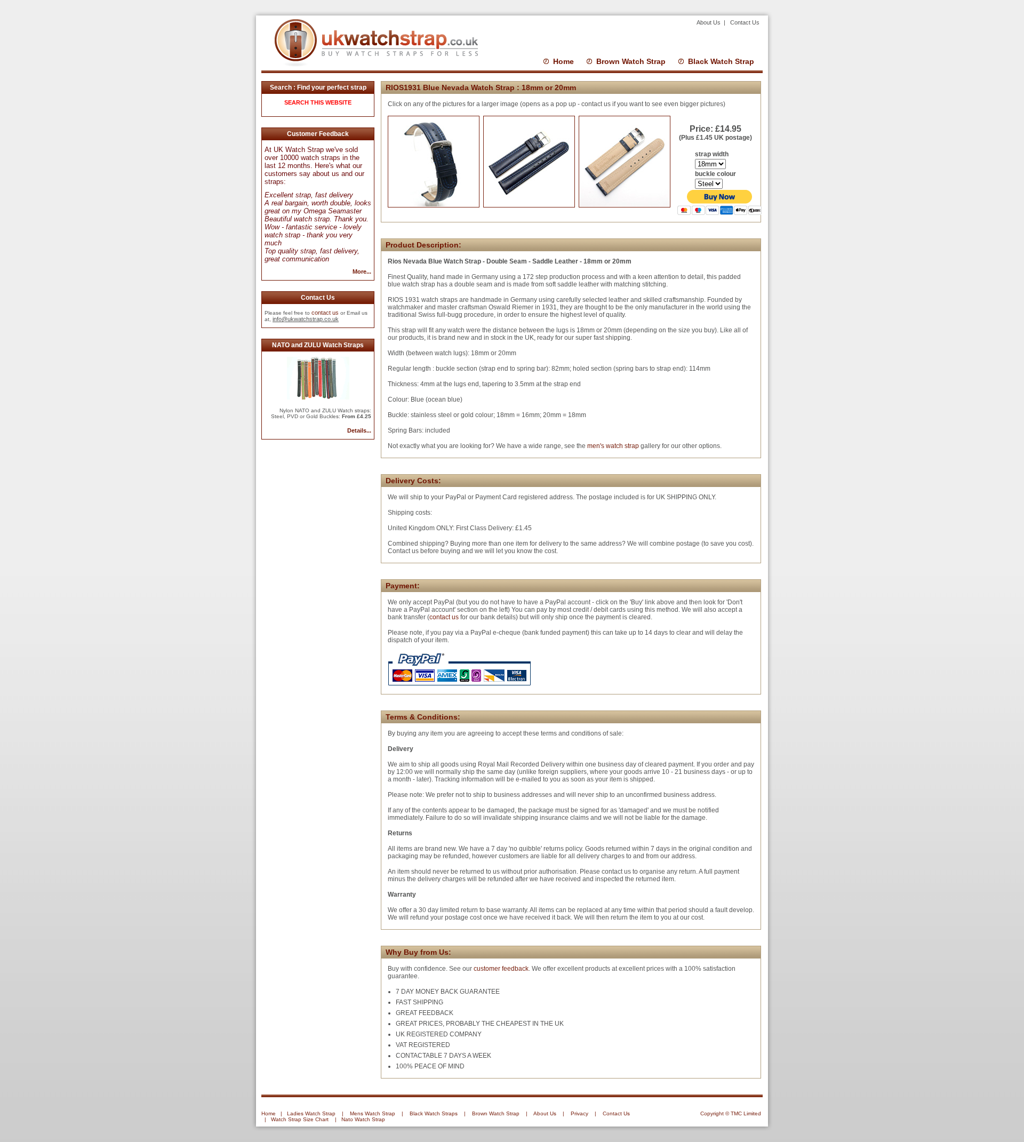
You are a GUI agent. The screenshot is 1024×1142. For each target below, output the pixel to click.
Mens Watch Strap (372, 1113)
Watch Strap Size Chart (300, 1119)
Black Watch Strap (721, 61)
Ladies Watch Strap (311, 1113)
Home (563, 61)
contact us (325, 312)
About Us (709, 22)
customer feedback (501, 968)
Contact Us (744, 22)
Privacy (579, 1113)
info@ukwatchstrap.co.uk (306, 319)
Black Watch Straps (434, 1113)
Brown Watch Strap (631, 61)
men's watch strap (612, 446)
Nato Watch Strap (363, 1119)
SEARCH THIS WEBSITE (317, 102)
